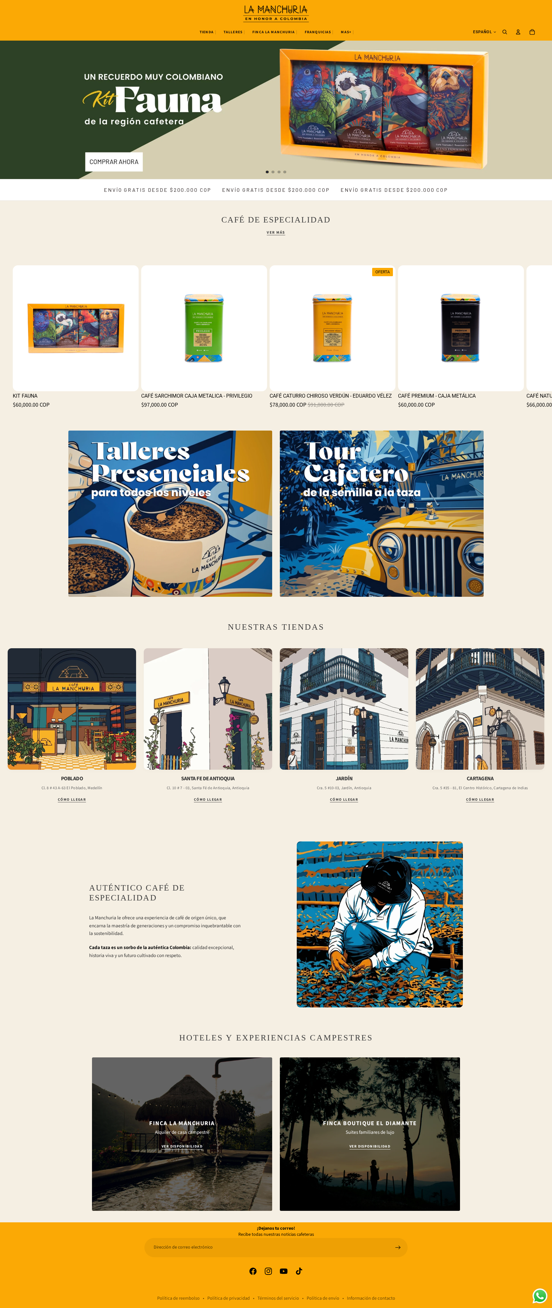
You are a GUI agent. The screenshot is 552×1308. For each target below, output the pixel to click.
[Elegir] (514, 381)
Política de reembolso (178, 1298)
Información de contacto (371, 1298)
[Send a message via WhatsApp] (540, 1296)
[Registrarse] (398, 1247)
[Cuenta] (518, 32)
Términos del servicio (278, 1298)
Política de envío (323, 1298)
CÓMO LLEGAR (72, 799)
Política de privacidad (228, 1298)
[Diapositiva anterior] (10, 89)
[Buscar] (505, 32)
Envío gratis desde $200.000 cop (157, 190)
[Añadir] (128, 381)
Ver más (276, 232)
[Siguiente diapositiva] (541, 89)
